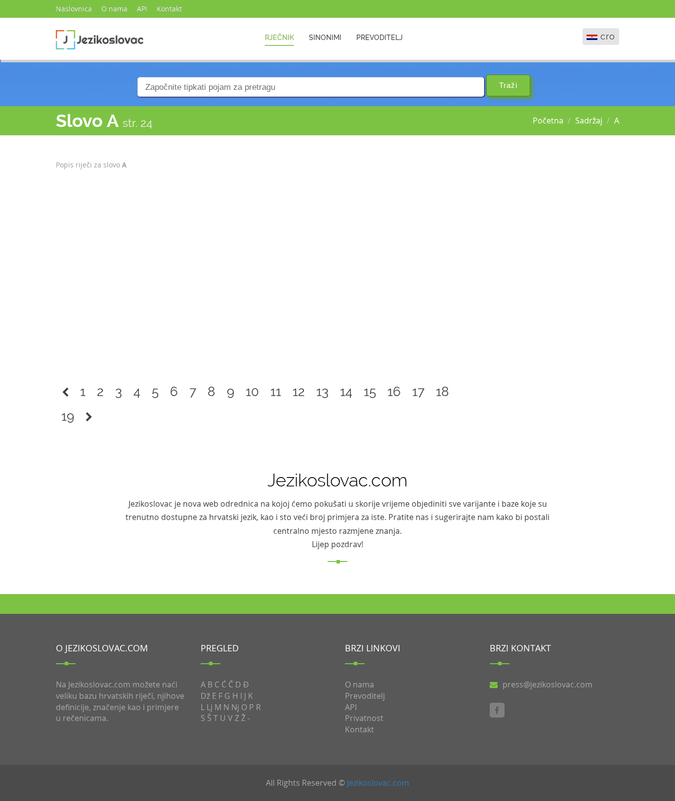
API (142, 8)
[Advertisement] (265, 271)
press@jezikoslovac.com (547, 684)
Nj (235, 707)
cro (607, 36)
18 (442, 391)
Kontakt (169, 8)
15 (370, 391)
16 (394, 391)
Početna (548, 120)
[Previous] (65, 392)
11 (275, 391)
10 (252, 391)
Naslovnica (74, 8)
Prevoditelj (379, 37)
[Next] (89, 416)
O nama (114, 8)
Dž (205, 695)
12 (299, 391)
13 (322, 391)
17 (418, 391)
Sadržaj (588, 120)
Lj (209, 707)
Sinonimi (325, 37)
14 (346, 391)
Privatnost (364, 718)
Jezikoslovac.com (378, 782)
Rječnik (279, 37)
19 (67, 416)
